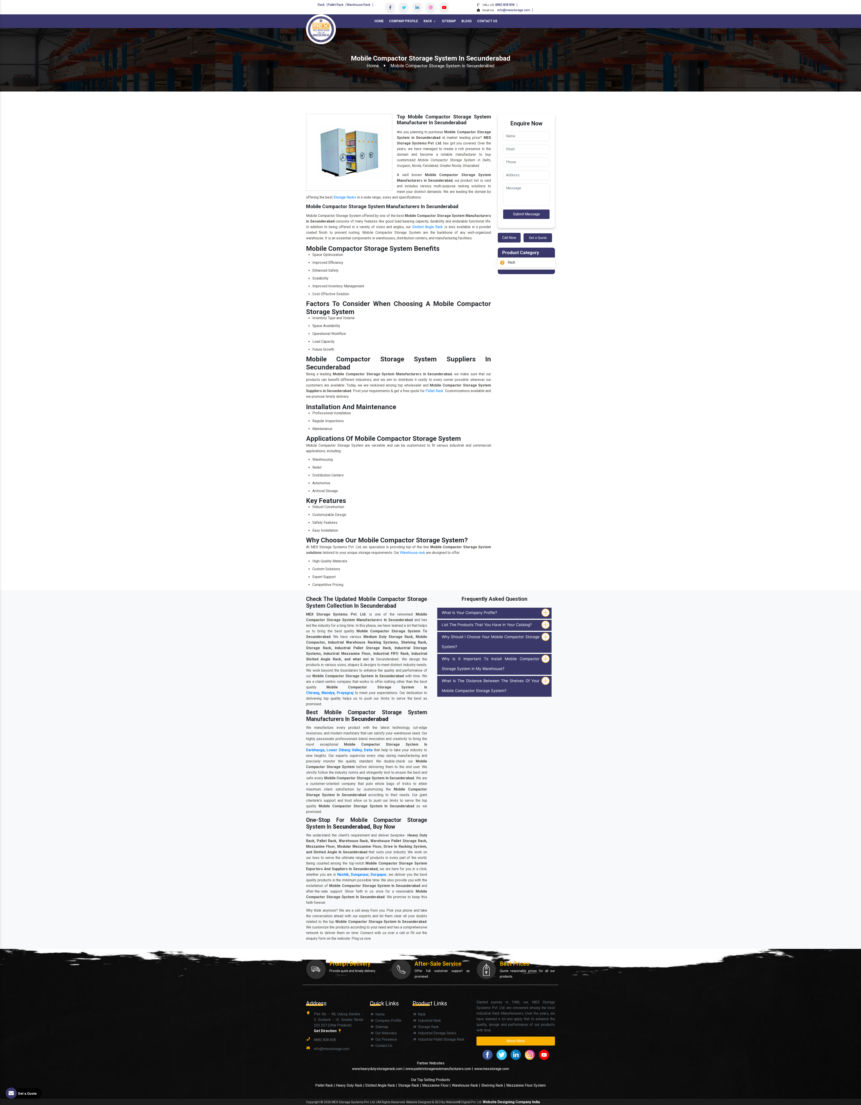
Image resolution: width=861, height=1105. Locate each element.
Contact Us (487, 21)
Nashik (343, 874)
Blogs (466, 21)
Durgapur (379, 874)
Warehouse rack (412, 552)
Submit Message (526, 214)
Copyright (313, 1102)
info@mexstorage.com (513, 10)
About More (516, 1041)
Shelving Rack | (493, 1085)
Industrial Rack (429, 1020)
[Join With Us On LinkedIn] (417, 7)
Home (379, 21)
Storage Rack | (409, 1085)
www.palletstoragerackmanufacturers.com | (439, 1069)
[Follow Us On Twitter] (403, 7)
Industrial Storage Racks (436, 1033)
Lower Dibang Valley (344, 750)
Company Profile (403, 21)
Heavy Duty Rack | (350, 1085)
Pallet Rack (336, 5)
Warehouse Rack (358, 5)
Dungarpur (360, 874)
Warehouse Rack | (466, 1085)
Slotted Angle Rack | (381, 1085)
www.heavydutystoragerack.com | (378, 1069)
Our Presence (385, 1039)
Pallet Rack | (325, 1085)
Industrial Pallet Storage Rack (440, 1039)
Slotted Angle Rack (427, 227)
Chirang (312, 693)
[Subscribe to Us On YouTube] (443, 7)
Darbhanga (315, 750)
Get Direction (325, 1031)
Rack (321, 5)
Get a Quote (538, 238)
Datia (368, 750)
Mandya (328, 693)
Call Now (509, 238)
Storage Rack (428, 1027)
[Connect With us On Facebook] (390, 7)
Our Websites (385, 1033)
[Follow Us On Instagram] (430, 7)
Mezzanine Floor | (436, 1085)
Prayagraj (345, 693)
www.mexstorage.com (491, 1069)
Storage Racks (344, 197)
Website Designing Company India (511, 1102)
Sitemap (449, 21)
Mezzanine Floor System (526, 1085)
